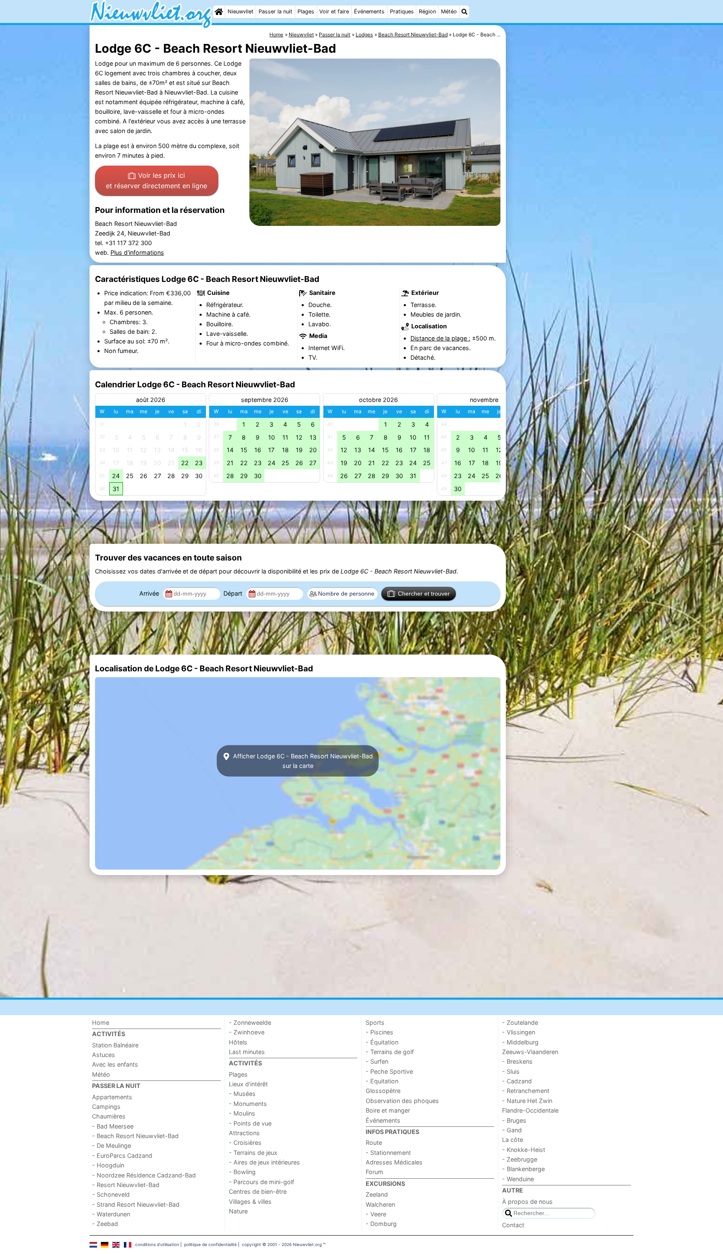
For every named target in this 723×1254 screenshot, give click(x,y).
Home (100, 1022)
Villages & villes (250, 1201)
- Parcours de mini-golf (261, 1181)
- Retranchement (525, 1090)
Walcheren (380, 1204)
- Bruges (514, 1120)
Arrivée (150, 593)
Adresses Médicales (394, 1162)
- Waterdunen (111, 1214)
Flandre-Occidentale (530, 1110)
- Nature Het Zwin (527, 1100)
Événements (369, 11)
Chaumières (109, 1116)
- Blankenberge (523, 1168)
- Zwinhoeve (246, 1032)
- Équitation (382, 1042)
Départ (233, 593)
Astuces (103, 1054)
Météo (449, 11)
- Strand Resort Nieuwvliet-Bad (135, 1204)
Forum (374, 1171)
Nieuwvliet (241, 11)
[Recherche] (464, 11)
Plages (305, 11)
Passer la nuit (275, 11)
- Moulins (242, 1113)
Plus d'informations (137, 252)
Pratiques (402, 11)
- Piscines (379, 1032)
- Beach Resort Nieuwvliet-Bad (135, 1135)
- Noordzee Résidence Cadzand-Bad (144, 1175)
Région (427, 11)
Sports (375, 1022)
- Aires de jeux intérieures (264, 1162)
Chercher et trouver (424, 593)
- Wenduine (518, 1178)
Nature (238, 1211)
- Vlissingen (518, 1032)
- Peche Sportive (389, 1071)
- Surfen (377, 1061)
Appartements (112, 1096)
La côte (512, 1139)
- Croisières (245, 1142)
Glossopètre (383, 1090)
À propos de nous (527, 1201)
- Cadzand (517, 1081)
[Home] (219, 11)
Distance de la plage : (440, 338)
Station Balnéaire (115, 1045)
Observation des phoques (402, 1100)
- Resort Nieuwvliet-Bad (125, 1184)
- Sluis (511, 1071)
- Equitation (382, 1081)
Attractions (244, 1132)
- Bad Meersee (112, 1126)
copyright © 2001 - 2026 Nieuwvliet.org (282, 1244)
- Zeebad (105, 1223)
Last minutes (247, 1051)
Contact (513, 1224)
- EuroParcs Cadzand (122, 1155)
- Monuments (248, 1103)
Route (374, 1142)
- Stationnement (388, 1152)
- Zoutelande (520, 1022)
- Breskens (517, 1061)
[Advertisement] (570, 217)
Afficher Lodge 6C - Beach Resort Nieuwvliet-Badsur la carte (302, 760)
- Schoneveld (111, 1194)
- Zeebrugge (519, 1159)
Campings (106, 1106)
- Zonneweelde (250, 1022)
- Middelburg (520, 1042)
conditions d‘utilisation (157, 1244)
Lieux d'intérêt (248, 1084)
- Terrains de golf (390, 1051)
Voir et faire (334, 11)
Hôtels (238, 1042)
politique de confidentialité (210, 1244)
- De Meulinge (111, 1145)
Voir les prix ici (156, 180)
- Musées (242, 1093)
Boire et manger (388, 1110)
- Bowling (242, 1171)
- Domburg (381, 1223)
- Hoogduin (108, 1165)
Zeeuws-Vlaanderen (530, 1051)
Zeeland (377, 1194)
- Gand (512, 1130)
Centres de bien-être (258, 1191)
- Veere (376, 1214)
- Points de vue (250, 1123)
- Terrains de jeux (253, 1152)
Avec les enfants (115, 1064)
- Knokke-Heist (523, 1149)
